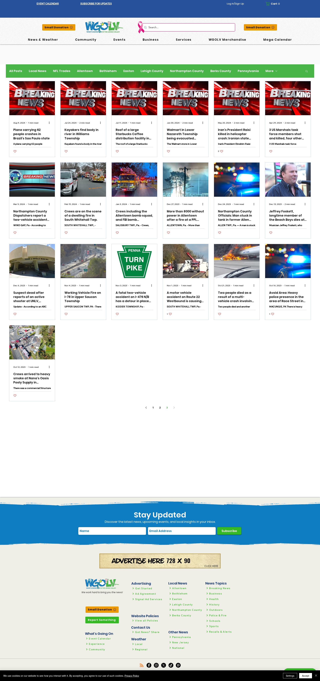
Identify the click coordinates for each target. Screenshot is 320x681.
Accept (305, 675)
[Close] (316, 675)
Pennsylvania (248, 71)
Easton (128, 71)
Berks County (220, 71)
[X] (163, 665)
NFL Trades (61, 71)
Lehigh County (152, 71)
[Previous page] (146, 408)
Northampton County (187, 71)
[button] (96, 3)
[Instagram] (156, 665)
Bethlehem (108, 71)
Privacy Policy (131, 675)
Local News (37, 71)
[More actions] (50, 123)
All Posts (15, 71)
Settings (290, 675)
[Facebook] (148, 665)
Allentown (85, 71)
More (270, 71)
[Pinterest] (178, 665)
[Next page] (174, 408)
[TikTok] (170, 665)
